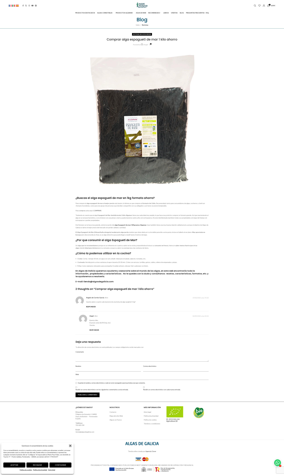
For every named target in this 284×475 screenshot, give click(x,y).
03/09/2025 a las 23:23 (201, 316)
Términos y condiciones (152, 424)
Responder (91, 307)
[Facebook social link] (23, 5)
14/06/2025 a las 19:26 (201, 298)
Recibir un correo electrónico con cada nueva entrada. (161, 390)
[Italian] (14, 5)
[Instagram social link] (29, 5)
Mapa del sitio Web (116, 416)
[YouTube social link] (32, 5)
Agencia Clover (151, 451)
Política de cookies (26, 470)
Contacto (113, 412)
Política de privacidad (40, 470)
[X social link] (26, 5)
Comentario (80, 352)
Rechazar (37, 465)
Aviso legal (51, 470)
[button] (70, 446)
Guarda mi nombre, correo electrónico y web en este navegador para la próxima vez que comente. (111, 383)
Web (77, 374)
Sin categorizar (145, 34)
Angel (146, 45)
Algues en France (116, 420)
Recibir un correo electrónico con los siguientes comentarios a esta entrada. (102, 390)
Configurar (60, 465)
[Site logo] (142, 5)
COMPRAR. (97, 210)
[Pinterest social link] (35, 5)
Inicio (138, 25)
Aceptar (14, 465)
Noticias (145, 25)
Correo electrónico (149, 366)
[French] (10, 5)
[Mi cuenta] (264, 5)
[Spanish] (18, 5)
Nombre (78, 366)
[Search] (255, 5)
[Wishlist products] (259, 5)
